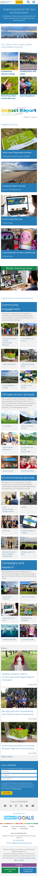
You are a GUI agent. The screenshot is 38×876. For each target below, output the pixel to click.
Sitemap (5, 826)
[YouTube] (32, 806)
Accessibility (24, 828)
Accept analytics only (10, 870)
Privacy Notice (16, 788)
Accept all (19, 865)
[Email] (5, 806)
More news (7, 756)
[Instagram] (21, 806)
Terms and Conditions (18, 826)
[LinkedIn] (10, 806)
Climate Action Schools (18, 394)
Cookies (31, 826)
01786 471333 (19, 840)
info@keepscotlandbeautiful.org (21, 843)
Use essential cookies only (28, 870)
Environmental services (18, 477)
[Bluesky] (26, 806)
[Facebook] (16, 806)
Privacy (14, 828)
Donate (19, 2)
